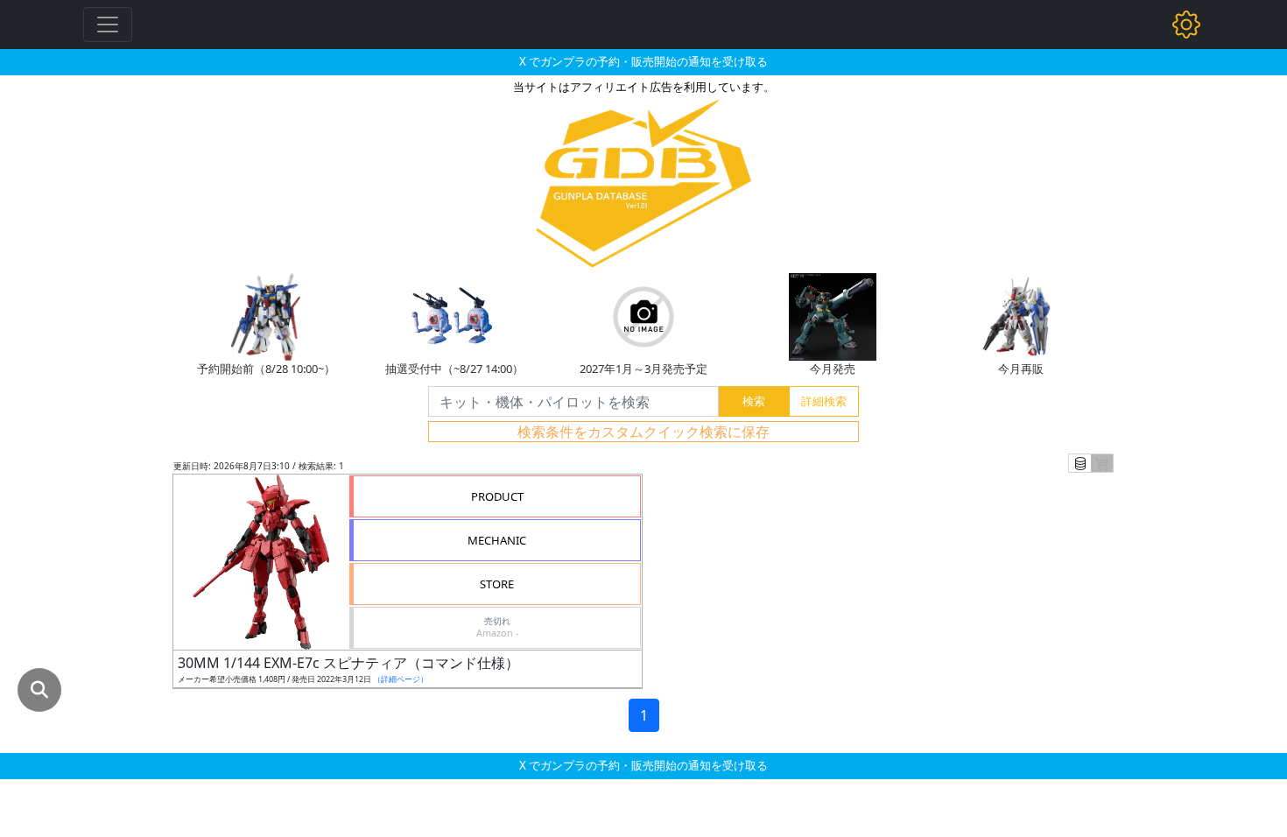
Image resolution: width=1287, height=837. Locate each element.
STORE (497, 584)
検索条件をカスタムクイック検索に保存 (643, 431)
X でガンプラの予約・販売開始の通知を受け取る (643, 61)
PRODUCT (497, 496)
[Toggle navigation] (107, 24)
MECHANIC (497, 540)
